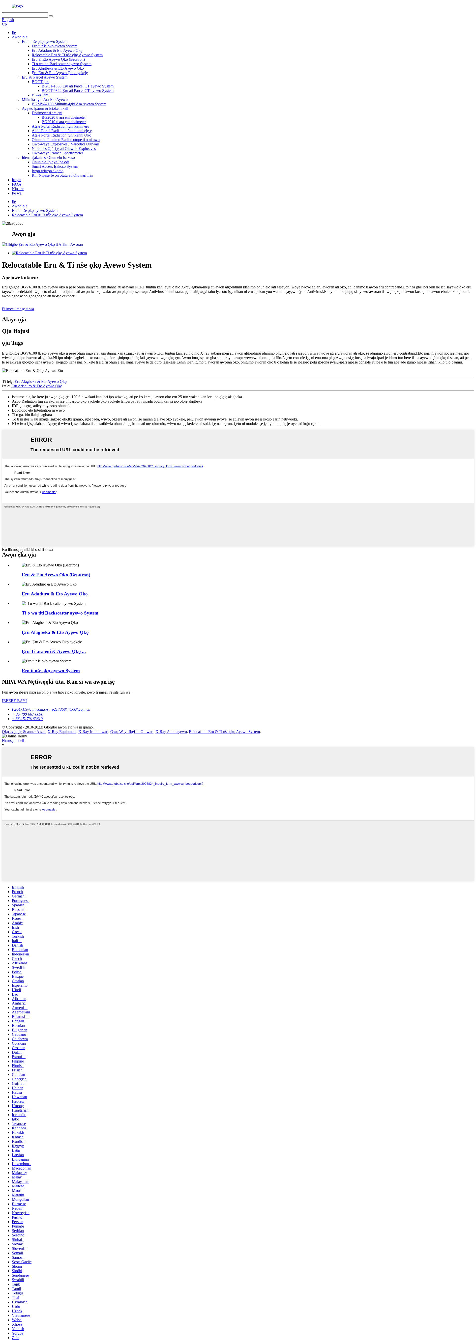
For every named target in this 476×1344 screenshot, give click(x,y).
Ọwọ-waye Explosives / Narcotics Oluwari (65, 144)
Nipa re (18, 189)
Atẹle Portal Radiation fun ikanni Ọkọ (61, 135)
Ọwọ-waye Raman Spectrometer (57, 153)
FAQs (16, 184)
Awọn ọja (19, 37)
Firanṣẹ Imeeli (13, 740)
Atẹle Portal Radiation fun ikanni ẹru (60, 126)
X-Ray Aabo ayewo (171, 731)
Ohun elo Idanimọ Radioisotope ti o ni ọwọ (66, 140)
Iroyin (16, 180)
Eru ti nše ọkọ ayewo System (44, 41)
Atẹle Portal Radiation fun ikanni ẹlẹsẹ (62, 131)
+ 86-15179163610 (27, 719)
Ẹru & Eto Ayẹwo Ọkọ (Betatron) (58, 59)
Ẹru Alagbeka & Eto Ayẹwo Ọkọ (58, 68)
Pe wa (17, 193)
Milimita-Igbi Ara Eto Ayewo (45, 99)
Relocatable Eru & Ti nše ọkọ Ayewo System (67, 55)
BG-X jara (40, 95)
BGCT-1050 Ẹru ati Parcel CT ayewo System (78, 86)
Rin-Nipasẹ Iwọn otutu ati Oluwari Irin (62, 175)
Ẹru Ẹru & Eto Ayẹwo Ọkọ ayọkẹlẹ (60, 73)
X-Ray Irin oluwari (93, 731)
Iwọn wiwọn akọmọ (47, 171)
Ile (14, 32)
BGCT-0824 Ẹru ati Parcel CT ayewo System (78, 90)
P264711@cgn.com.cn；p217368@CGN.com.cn (51, 709)
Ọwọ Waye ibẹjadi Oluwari (131, 731)
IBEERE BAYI (14, 701)
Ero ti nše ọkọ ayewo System (54, 46)
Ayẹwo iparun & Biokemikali (45, 108)
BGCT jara (40, 82)
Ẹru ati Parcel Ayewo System (44, 77)
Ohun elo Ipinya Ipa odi (50, 162)
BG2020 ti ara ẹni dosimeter (64, 117)
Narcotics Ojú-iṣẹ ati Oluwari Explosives (64, 148)
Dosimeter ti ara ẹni (47, 113)
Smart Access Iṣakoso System (55, 166)
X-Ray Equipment (62, 731)
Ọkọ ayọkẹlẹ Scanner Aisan (24, 731)
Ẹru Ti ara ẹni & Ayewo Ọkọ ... (54, 651)
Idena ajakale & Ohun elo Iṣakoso (48, 157)
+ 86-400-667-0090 (27, 714)
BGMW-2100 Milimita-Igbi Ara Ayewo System (69, 104)
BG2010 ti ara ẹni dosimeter (64, 122)
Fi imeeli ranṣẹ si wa (18, 309)
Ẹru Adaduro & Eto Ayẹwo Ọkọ (57, 50)
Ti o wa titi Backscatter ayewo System (61, 64)
